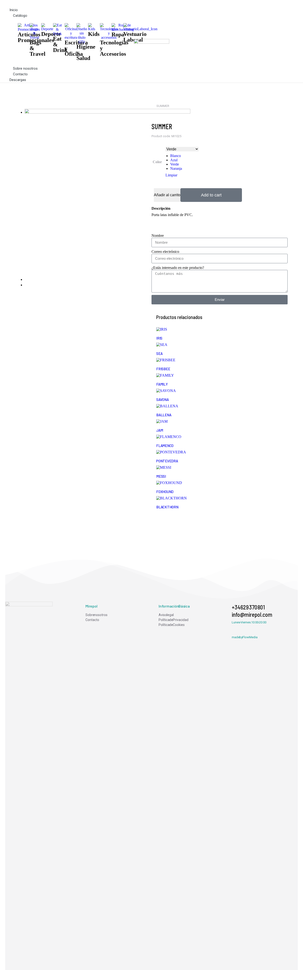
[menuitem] (114, 615)
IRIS (159, 338)
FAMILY (162, 384)
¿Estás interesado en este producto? (178, 268)
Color (157, 162)
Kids (93, 34)
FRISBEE (163, 369)
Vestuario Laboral (135, 37)
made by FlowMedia (245, 637)
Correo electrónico (165, 252)
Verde (174, 164)
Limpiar (171, 175)
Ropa (117, 34)
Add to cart (211, 195)
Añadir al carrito (167, 195)
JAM (159, 430)
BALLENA (163, 415)
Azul (174, 160)
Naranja (176, 168)
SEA (159, 353)
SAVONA (162, 399)
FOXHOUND (165, 491)
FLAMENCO (165, 445)
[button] (71, 3)
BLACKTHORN (167, 507)
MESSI (161, 476)
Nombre (158, 236)
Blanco (175, 156)
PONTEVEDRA (167, 461)
